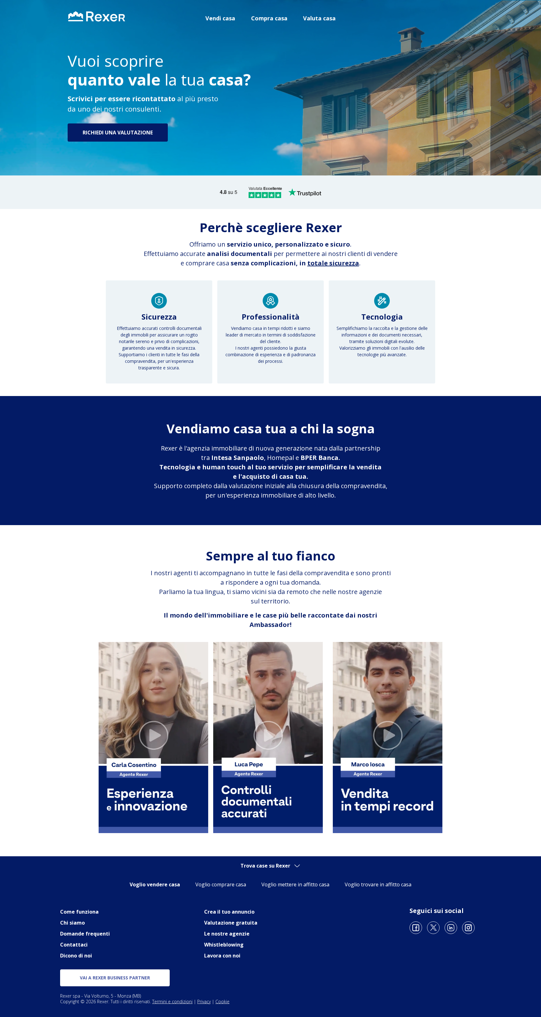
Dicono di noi (76, 955)
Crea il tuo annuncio (229, 911)
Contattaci (74, 944)
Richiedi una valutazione (118, 132)
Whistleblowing (224, 944)
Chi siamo (72, 922)
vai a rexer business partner (115, 978)
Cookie (222, 1001)
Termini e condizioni (172, 1001)
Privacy (204, 1001)
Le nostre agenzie (227, 933)
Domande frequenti (85, 933)
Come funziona (79, 911)
